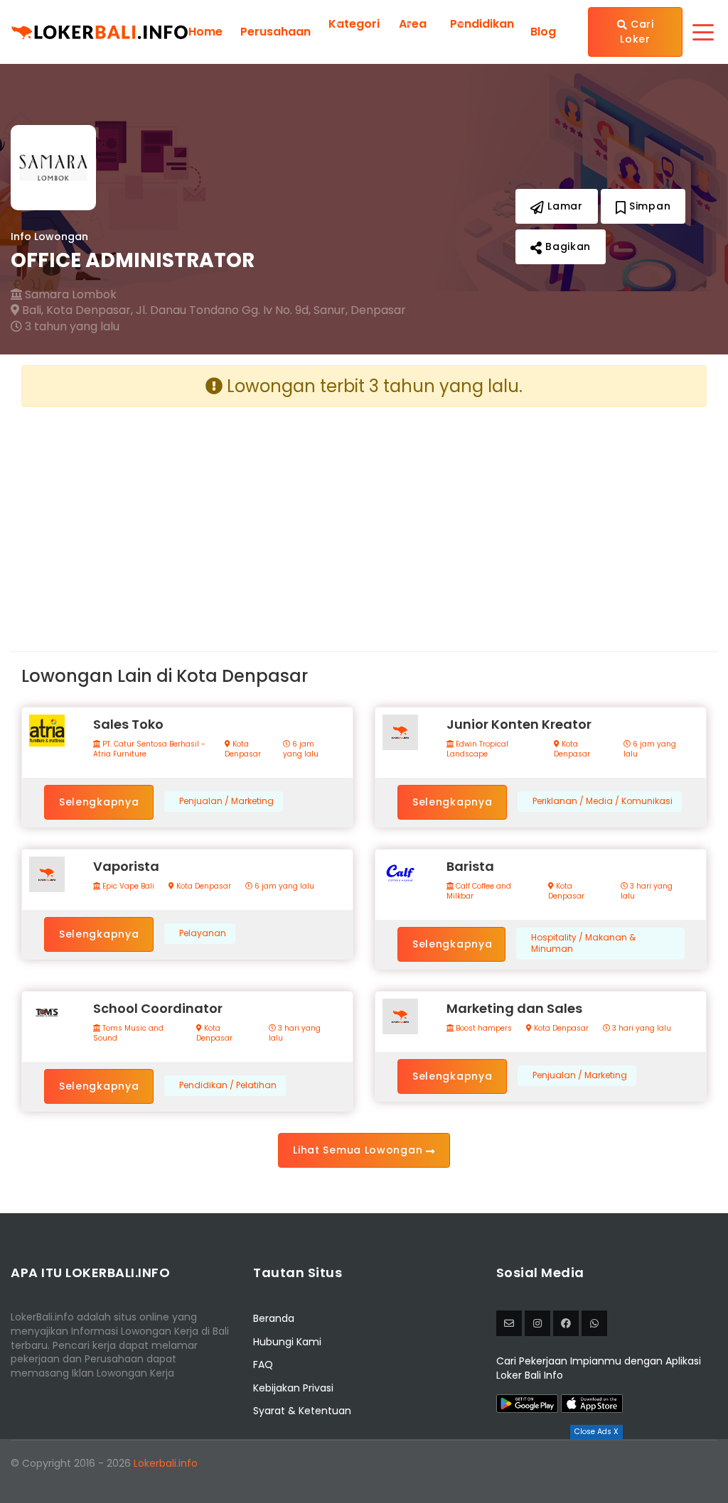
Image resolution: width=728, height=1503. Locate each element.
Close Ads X (596, 1431)
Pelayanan (202, 933)
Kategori (354, 24)
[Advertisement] (187, 517)
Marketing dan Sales (514, 1008)
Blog (543, 32)
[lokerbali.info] (566, 1323)
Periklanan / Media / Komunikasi (602, 801)
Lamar (563, 206)
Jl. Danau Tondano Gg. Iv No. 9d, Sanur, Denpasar (271, 310)
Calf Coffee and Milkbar (478, 891)
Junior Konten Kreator (519, 724)
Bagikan (566, 246)
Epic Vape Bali (127, 886)
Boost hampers (483, 1028)
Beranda (273, 1318)
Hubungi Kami (287, 1342)
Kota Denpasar (243, 749)
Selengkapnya (99, 802)
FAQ (263, 1364)
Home (205, 32)
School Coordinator (158, 1008)
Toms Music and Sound (128, 1033)
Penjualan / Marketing (226, 801)
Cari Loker (636, 31)
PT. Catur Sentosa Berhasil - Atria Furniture (149, 749)
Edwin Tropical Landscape (477, 749)
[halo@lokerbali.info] (509, 1323)
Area (413, 24)
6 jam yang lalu (300, 749)
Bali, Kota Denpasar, (76, 310)
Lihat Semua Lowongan (359, 1150)
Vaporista (126, 866)
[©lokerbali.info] (537, 1323)
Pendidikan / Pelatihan (228, 1085)
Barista (470, 866)
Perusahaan (275, 32)
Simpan (648, 206)
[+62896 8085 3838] (594, 1323)
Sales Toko (128, 724)
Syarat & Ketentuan (302, 1411)
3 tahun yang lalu (70, 327)
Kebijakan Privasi (293, 1388)
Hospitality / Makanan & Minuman (583, 943)
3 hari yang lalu (647, 891)
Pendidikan (482, 24)
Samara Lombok (69, 295)
